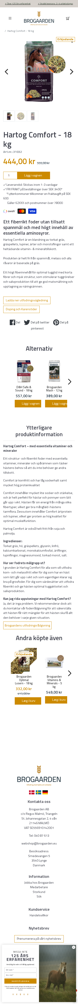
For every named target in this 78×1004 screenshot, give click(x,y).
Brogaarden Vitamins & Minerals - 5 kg (54, 681)
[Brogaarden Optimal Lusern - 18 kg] (24, 661)
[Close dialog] (73, 947)
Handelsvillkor (39, 915)
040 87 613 (41, 835)
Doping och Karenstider (21, 309)
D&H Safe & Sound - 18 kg (23, 389)
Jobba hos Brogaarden (39, 882)
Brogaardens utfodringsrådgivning (27, 625)
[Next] (71, 71)
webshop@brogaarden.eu (39, 843)
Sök (39, 896)
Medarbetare (39, 887)
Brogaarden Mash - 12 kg (54, 389)
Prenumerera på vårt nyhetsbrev (39, 938)
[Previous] (7, 71)
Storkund (39, 891)
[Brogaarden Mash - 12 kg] (54, 371)
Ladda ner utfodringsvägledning (27, 300)
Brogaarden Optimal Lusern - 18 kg (24, 679)
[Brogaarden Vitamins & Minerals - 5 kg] (54, 661)
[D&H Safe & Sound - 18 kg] (24, 371)
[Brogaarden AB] (39, 18)
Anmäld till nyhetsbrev (20, 981)
